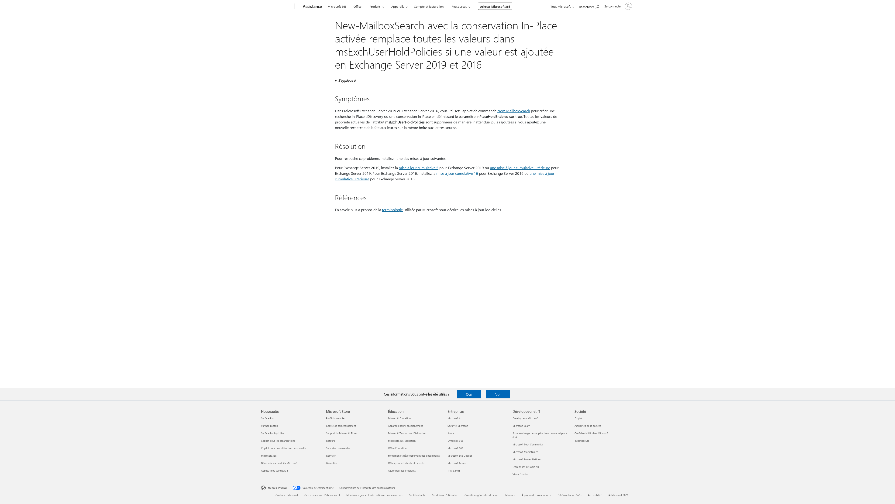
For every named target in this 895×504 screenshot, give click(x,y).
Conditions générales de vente (482, 495)
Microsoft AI (454, 418)
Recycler (331, 455)
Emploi (578, 418)
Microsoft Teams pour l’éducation (407, 433)
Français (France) (277, 487)
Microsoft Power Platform (527, 459)
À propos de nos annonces (536, 495)
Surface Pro (267, 418)
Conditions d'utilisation (445, 495)
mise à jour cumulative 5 (418, 167)
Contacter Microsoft (286, 495)
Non (498, 394)
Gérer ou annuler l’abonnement (322, 495)
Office (357, 6)
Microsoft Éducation (399, 418)
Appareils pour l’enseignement (405, 425)
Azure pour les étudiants (402, 470)
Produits (375, 6)
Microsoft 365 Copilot (460, 455)
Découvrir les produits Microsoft (279, 463)
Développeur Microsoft (525, 418)
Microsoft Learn (521, 425)
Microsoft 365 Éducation (402, 440)
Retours (330, 440)
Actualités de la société (588, 425)
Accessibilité (595, 495)
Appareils (397, 6)
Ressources (459, 6)
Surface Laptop (269, 425)
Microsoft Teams (457, 463)
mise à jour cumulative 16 (457, 173)
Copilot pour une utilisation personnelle (283, 448)
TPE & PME (454, 470)
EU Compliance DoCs (570, 495)
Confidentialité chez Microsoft (592, 433)
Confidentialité (417, 495)
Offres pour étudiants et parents (406, 463)
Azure (451, 433)
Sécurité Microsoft (458, 425)
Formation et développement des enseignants (414, 455)
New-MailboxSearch (513, 110)
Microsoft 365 (337, 6)
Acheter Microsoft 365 (495, 6)
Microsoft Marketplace (525, 452)
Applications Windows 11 (275, 470)
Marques (510, 495)
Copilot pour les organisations (278, 440)
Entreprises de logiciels (526, 467)
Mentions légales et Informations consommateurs (374, 495)
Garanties (331, 463)
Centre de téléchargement (341, 425)
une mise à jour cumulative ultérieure (520, 167)
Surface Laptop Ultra (272, 433)
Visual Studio (520, 474)
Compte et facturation (429, 6)
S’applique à (346, 80)
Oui (469, 394)
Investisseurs (582, 440)
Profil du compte (335, 418)
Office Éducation (397, 448)
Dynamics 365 (455, 440)
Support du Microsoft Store (341, 433)
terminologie (392, 209)
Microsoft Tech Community (528, 444)
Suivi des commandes (338, 448)
